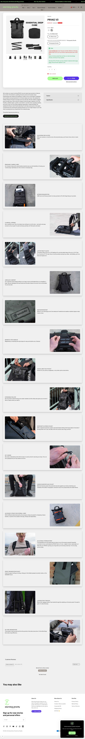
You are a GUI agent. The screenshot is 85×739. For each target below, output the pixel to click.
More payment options (71, 81)
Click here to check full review (10, 116)
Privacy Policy (75, 701)
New (23, 7)
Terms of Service (76, 706)
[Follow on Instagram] (7, 726)
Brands (59, 7)
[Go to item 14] (35, 57)
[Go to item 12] (25, 57)
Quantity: (49, 66)
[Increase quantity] (54, 69)
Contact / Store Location (60, 703)
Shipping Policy (58, 708)
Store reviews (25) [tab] (18, 664)
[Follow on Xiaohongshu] (23, 726)
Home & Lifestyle (41, 7)
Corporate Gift (57, 706)
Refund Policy (75, 703)
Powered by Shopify (18, 730)
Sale (42, 9)
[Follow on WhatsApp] (20, 726)
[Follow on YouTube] (13, 726)
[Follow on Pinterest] (10, 726)
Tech (33, 7)
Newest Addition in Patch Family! (20, 1)
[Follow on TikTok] (16, 726)
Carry (28, 7)
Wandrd (49, 16)
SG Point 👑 (57, 710)
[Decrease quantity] (49, 69)
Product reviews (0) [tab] (10, 664)
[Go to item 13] (30, 57)
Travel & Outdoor (52, 7)
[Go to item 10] (15, 57)
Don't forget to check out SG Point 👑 (46, 1)
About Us (56, 701)
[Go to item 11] (20, 57)
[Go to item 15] (40, 57)
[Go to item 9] (10, 57)
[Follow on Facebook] (4, 726)
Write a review (42, 670)
